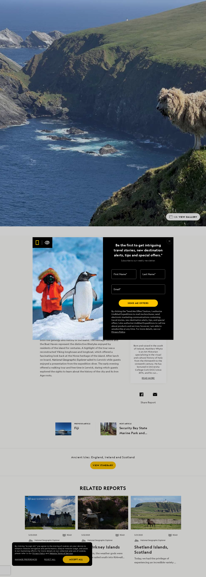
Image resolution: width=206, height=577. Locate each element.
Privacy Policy (118, 331)
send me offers (138, 303)
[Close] (169, 241)
